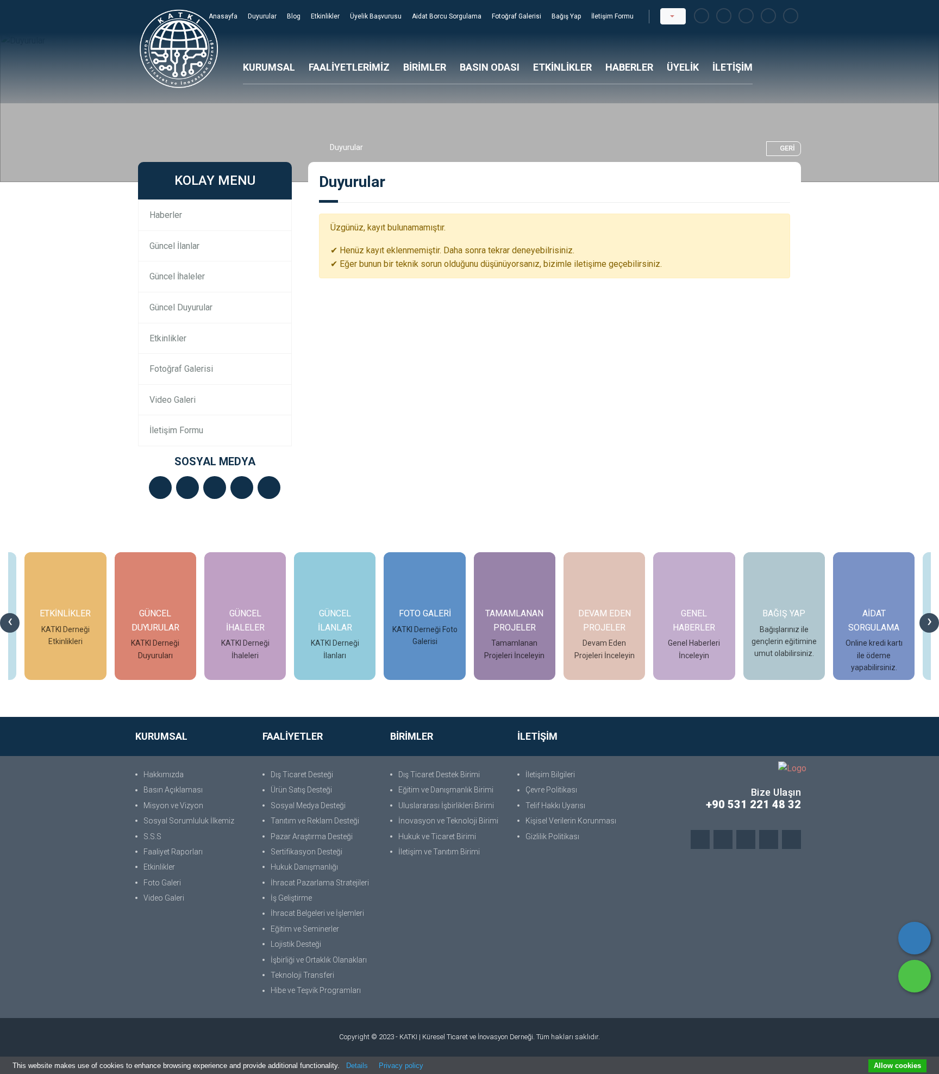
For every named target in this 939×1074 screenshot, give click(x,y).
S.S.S (152, 836)
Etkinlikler (326, 16)
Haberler (165, 215)
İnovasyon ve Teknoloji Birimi (448, 820)
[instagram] (746, 16)
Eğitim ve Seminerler (305, 929)
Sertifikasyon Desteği (306, 851)
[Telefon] (914, 938)
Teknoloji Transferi (302, 975)
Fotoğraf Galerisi (517, 16)
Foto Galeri (162, 882)
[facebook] (701, 16)
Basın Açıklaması (173, 789)
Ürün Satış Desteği (301, 789)
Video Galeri (172, 400)
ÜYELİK (683, 67)
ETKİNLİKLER (562, 67)
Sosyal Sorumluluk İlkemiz (188, 820)
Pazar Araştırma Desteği (312, 836)
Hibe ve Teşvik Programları (316, 990)
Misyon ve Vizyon (173, 805)
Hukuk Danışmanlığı (304, 867)
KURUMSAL (269, 67)
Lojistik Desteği (296, 944)
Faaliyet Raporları (173, 851)
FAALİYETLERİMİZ (349, 67)
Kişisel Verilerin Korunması (570, 820)
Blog (294, 16)
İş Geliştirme (291, 898)
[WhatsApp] (914, 976)
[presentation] (10, 623)
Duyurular (263, 16)
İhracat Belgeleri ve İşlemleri (317, 913)
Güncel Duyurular (180, 307)
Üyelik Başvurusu (376, 16)
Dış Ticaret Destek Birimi (439, 774)
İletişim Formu (612, 16)
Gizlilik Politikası (552, 836)
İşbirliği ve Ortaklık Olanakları (319, 960)
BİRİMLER (424, 67)
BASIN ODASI (489, 67)
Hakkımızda (163, 774)
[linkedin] (768, 16)
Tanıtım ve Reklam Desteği (315, 820)
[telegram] (723, 16)
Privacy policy (401, 1065)
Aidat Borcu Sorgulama (447, 16)
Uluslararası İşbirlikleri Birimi (446, 805)
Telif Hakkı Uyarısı (555, 805)
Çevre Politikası (551, 789)
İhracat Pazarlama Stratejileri (320, 882)
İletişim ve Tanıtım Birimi (439, 851)
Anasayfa (224, 16)
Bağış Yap (567, 16)
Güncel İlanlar (174, 246)
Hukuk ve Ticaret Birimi (437, 836)
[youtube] (790, 16)
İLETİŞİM (732, 67)
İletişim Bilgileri (550, 774)
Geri (787, 148)
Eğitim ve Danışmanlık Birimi (445, 789)
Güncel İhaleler (177, 276)
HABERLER (629, 67)
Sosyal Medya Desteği (308, 805)
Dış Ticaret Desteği (302, 774)
